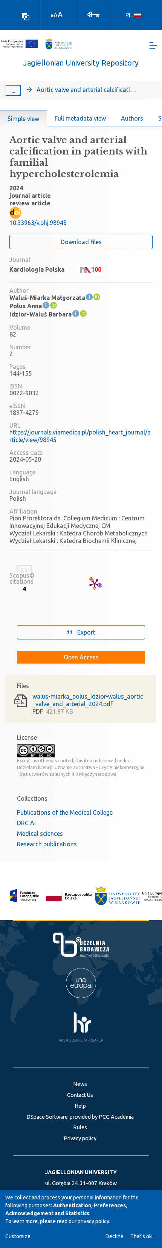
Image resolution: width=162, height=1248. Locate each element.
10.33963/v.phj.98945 (38, 222)
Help (80, 1106)
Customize (18, 1236)
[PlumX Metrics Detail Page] (95, 584)
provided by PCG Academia (102, 1117)
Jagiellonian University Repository (81, 62)
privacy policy (93, 1221)
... (13, 90)
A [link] (51, 15)
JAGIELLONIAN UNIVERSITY (81, 1172)
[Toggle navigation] (153, 45)
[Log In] (93, 14)
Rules (80, 1127)
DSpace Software (47, 1117)
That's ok (141, 1236)
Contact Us (80, 1095)
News (80, 1084)
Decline (114, 1236)
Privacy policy (80, 1138)
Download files (81, 242)
